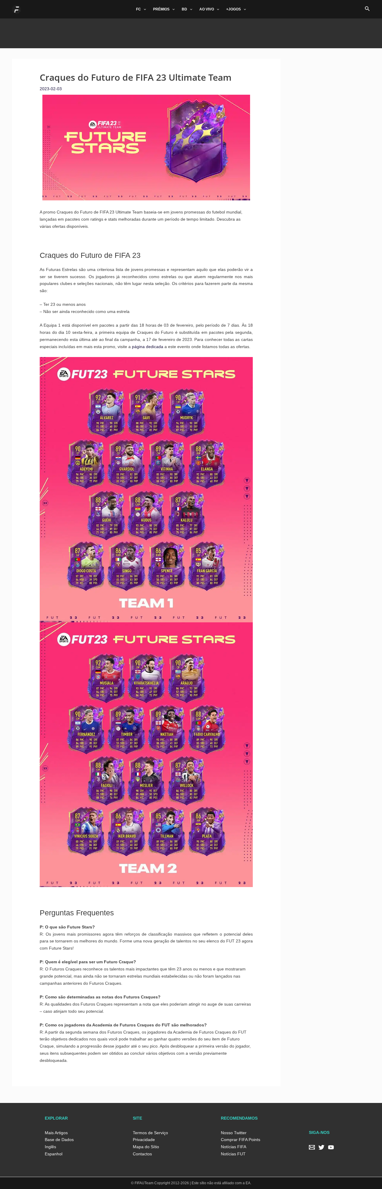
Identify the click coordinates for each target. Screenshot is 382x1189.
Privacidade (144, 1139)
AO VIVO (206, 9)
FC (138, 9)
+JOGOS (233, 9)
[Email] (312, 1147)
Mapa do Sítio (146, 1146)
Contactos (142, 1153)
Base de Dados (59, 1139)
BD (184, 9)
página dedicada (147, 346)
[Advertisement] (191, 31)
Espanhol (53, 1153)
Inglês (50, 1146)
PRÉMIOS (161, 9)
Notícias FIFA (233, 1146)
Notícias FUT (233, 1153)
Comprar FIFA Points (240, 1139)
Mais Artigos (56, 1132)
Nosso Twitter (234, 1132)
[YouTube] (331, 1147)
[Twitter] (321, 1147)
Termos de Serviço (150, 1132)
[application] (143, 9)
